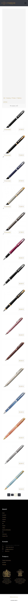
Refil (3, 513)
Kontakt (4, 562)
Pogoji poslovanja (6, 560)
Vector (3, 525)
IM (2, 523)
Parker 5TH (5, 536)
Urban (3, 521)
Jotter (3, 527)
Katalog (9, 98)
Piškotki (4, 564)
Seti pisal (4, 534)
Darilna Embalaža (6, 529)
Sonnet (4, 519)
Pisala (14, 98)
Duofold (4, 515)
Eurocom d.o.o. (14, 597)
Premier (4, 517)
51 (3, 532)
